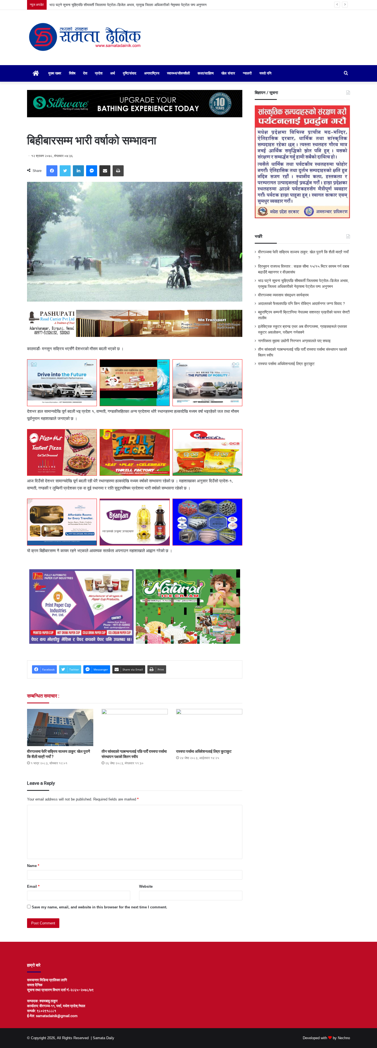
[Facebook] (51, 170)
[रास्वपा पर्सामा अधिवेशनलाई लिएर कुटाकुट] (209, 727)
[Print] (118, 170)
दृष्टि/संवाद (129, 73)
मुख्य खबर (54, 73)
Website (146, 886)
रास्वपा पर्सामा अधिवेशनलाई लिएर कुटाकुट (204, 751)
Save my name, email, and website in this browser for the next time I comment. (99, 907)
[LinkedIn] (78, 170)
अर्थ (112, 73)
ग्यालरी (247, 73)
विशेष (72, 73)
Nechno (344, 1038)
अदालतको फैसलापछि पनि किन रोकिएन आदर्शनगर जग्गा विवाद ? (301, 304)
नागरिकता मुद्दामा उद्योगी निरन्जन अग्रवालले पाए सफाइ (294, 341)
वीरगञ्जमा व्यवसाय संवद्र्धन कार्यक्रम (283, 295)
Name (33, 866)
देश (85, 73)
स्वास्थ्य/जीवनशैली (178, 73)
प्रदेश (98, 73)
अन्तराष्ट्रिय (151, 73)
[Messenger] (91, 170)
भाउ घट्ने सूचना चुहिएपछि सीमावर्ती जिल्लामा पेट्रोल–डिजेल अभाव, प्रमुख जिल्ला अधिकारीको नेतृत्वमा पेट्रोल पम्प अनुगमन (127, 5)
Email (33, 886)
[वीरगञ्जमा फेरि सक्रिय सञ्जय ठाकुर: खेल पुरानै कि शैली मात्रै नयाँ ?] (60, 727)
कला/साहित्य (206, 73)
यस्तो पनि (265, 73)
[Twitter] (65, 170)
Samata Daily (103, 1038)
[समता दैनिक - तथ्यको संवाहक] (85, 37)
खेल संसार (228, 73)
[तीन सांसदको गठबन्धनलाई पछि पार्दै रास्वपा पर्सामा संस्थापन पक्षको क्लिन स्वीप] (135, 727)
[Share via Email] (104, 170)
